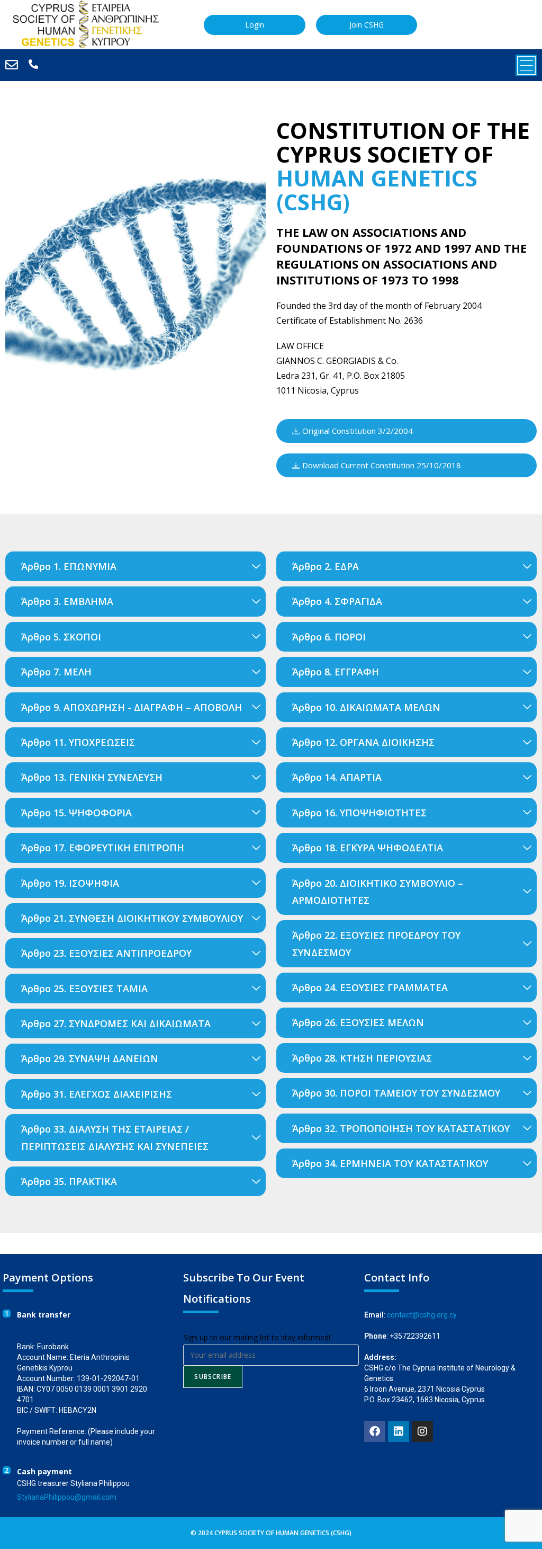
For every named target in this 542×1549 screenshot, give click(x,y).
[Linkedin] (398, 1431)
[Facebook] (374, 1431)
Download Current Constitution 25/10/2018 (381, 465)
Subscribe (212, 1376)
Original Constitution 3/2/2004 (357, 430)
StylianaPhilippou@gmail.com (66, 1497)
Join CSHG (366, 25)
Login (254, 25)
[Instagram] (422, 1431)
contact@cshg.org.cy (422, 1315)
